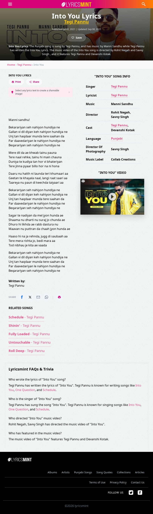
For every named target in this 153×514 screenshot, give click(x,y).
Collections (124, 472)
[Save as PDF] (59, 297)
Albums (52, 472)
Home (11, 64)
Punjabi (117, 138)
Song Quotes (104, 472)
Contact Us (137, 482)
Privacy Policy (118, 482)
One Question (25, 390)
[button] (10, 4)
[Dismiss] (69, 92)
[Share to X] (30, 297)
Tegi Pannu (76, 21)
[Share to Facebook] (21, 297)
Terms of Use (97, 482)
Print (18, 81)
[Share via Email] (38, 297)
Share (36, 81)
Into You (134, 405)
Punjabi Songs (83, 472)
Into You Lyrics (20, 75)
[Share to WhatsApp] (46, 297)
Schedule (49, 390)
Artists (66, 472)
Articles (139, 472)
